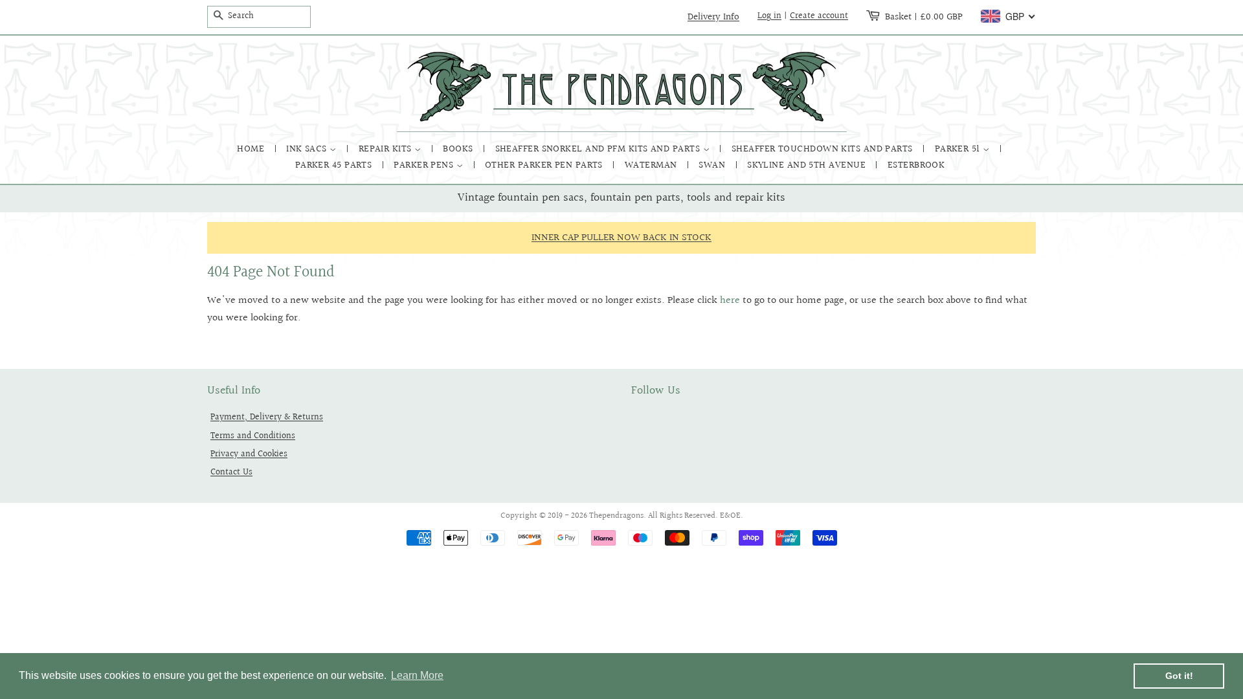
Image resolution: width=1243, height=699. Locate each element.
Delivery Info (713, 17)
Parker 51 (959, 149)
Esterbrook (916, 165)
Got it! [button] (1179, 676)
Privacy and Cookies (248, 454)
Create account (819, 16)
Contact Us (231, 472)
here (730, 301)
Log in (769, 16)
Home (252, 149)
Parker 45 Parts (335, 165)
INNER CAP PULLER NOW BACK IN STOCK (621, 238)
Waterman (652, 165)
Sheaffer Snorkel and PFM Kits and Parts (599, 149)
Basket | (924, 17)
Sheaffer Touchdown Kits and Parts (823, 149)
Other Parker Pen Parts (545, 165)
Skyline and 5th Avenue (807, 165)
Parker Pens (425, 165)
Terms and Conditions (252, 435)
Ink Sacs (308, 149)
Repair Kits (386, 149)
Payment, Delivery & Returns (266, 417)
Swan (713, 165)
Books (459, 149)
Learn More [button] (417, 675)
